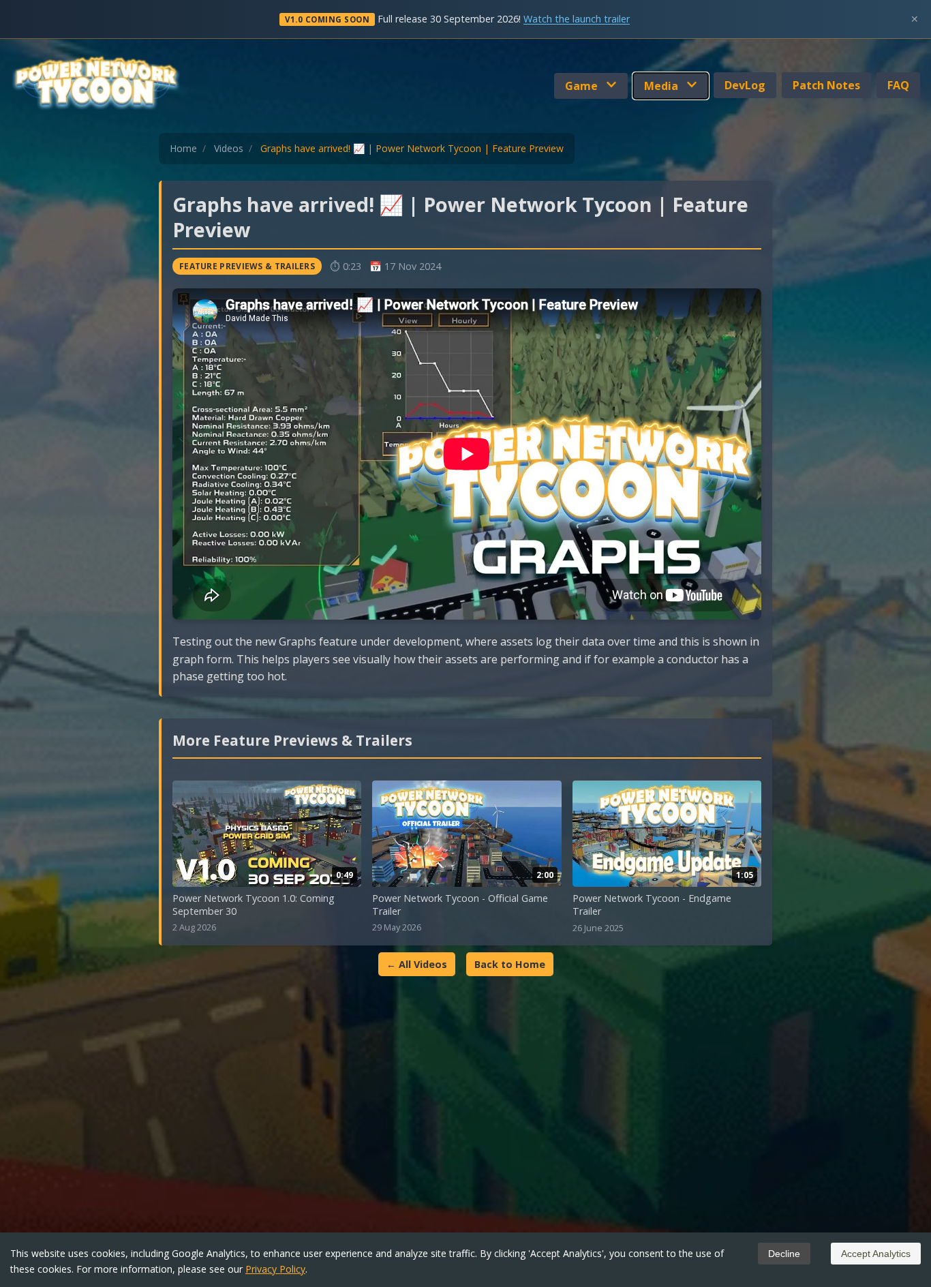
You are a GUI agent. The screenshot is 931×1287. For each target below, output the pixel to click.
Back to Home (509, 964)
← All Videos (416, 964)
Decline (784, 1253)
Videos (228, 148)
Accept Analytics (876, 1253)
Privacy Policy (275, 1268)
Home (183, 148)
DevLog (744, 85)
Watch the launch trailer (576, 18)
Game (582, 85)
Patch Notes (826, 85)
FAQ (898, 85)
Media (662, 85)
